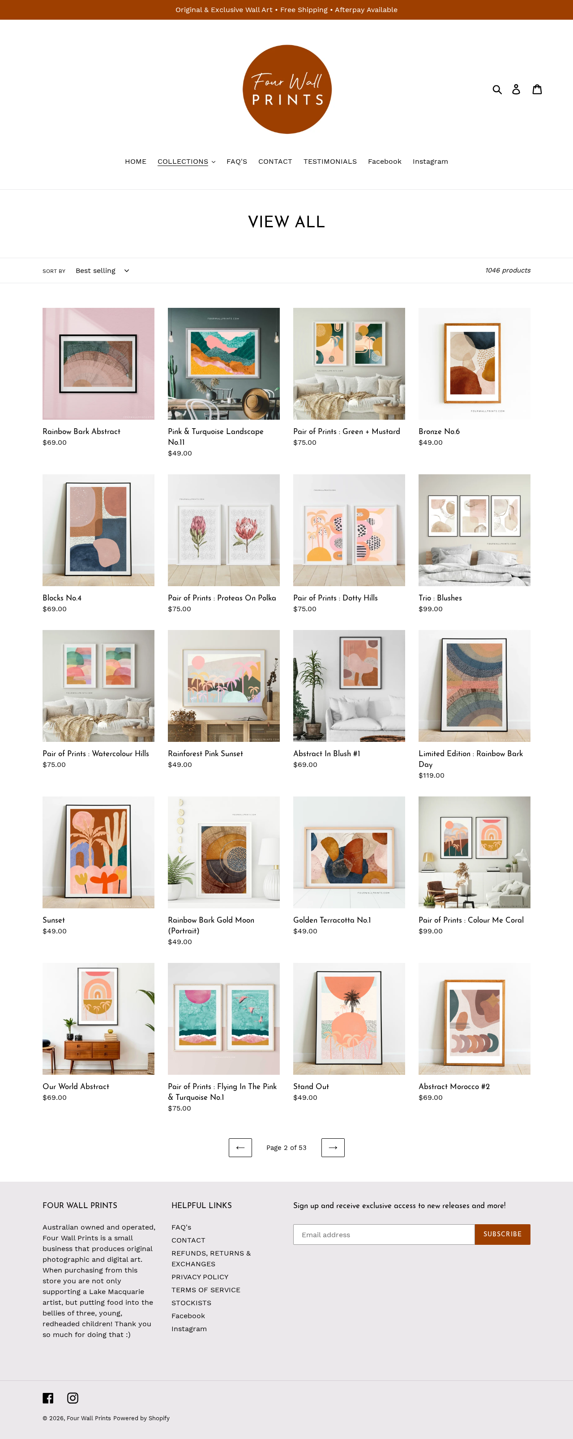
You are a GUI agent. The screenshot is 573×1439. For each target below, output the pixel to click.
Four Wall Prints (89, 1418)
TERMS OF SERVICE (205, 1290)
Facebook (188, 1315)
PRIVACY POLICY (199, 1277)
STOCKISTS (191, 1303)
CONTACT (188, 1240)
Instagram (189, 1328)
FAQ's (181, 1227)
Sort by (54, 271)
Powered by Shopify (141, 1418)
